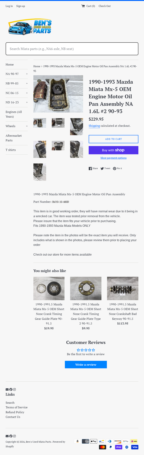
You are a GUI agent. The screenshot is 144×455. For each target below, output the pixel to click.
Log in (9, 6)
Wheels (17, 126)
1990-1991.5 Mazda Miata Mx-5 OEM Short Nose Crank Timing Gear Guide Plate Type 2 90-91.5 (85, 313)
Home (10, 64)
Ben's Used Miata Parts (39, 441)
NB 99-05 (17, 83)
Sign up (20, 6)
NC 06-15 (17, 93)
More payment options (113, 158)
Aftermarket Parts (14, 138)
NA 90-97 (17, 74)
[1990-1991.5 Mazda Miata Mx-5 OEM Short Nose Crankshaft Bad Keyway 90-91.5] (122, 288)
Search (10, 403)
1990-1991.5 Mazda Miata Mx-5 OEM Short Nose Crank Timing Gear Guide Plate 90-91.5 (48, 313)
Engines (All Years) (14, 114)
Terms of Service (17, 407)
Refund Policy (15, 412)
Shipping (94, 126)
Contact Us (13, 417)
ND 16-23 (17, 102)
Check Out (105, 6)
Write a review (85, 365)
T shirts (11, 150)
